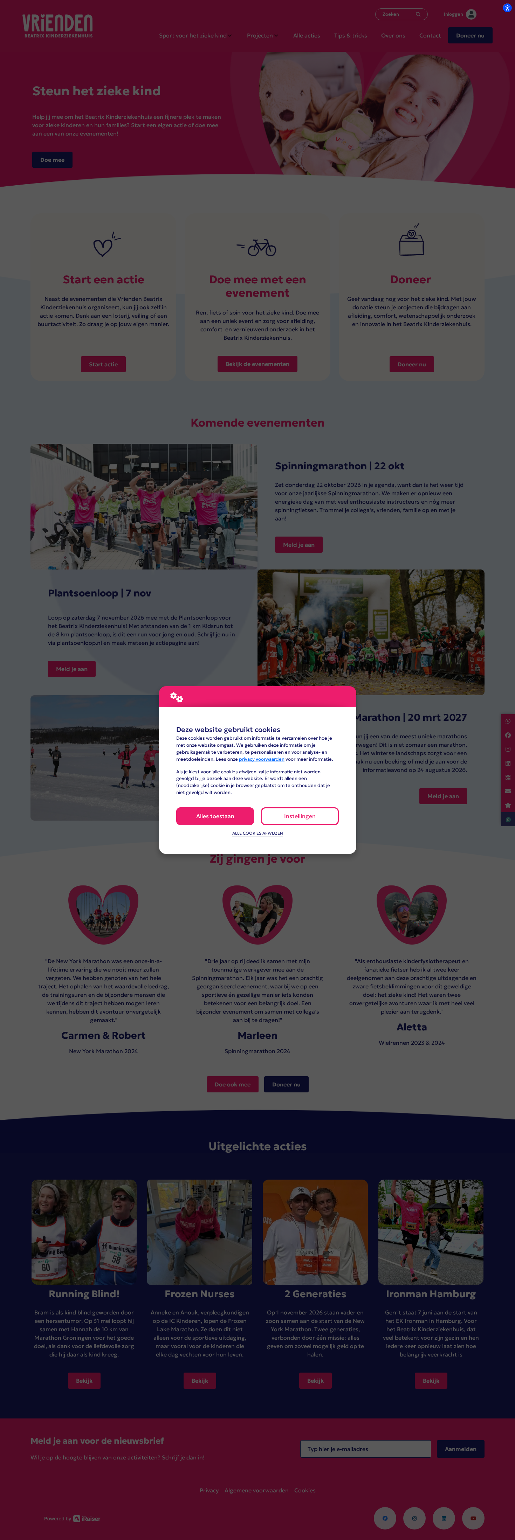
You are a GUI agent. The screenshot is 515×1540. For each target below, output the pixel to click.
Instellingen (300, 816)
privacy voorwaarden (261, 759)
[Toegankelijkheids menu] (507, 8)
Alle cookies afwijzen (257, 833)
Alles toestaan (215, 816)
